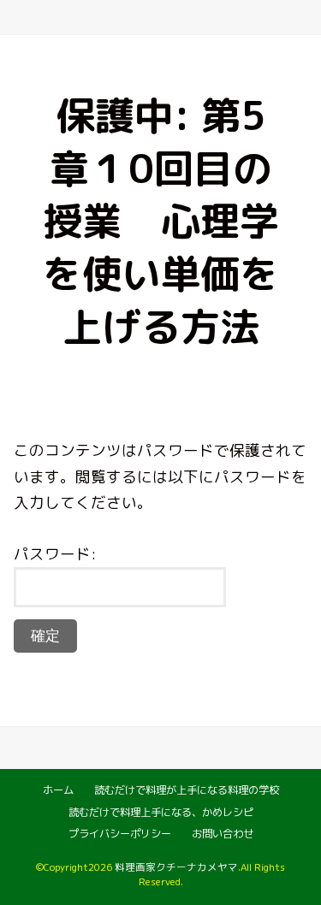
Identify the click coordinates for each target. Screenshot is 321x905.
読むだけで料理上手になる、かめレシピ (160, 812)
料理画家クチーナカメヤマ (176, 867)
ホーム (58, 790)
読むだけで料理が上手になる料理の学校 (186, 790)
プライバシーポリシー (119, 833)
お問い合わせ (222, 833)
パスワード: (55, 554)
